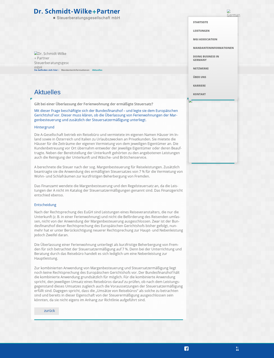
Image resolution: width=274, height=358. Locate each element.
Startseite (200, 22)
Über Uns (199, 77)
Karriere (199, 85)
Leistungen (201, 31)
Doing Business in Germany (206, 58)
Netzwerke (201, 68)
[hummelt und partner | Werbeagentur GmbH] (237, 349)
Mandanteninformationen (213, 48)
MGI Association (205, 39)
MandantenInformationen (75, 69)
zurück (49, 310)
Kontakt (199, 94)
